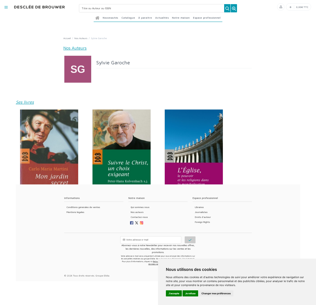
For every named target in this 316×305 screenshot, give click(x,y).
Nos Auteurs (80, 38)
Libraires (199, 207)
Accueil (67, 38)
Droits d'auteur (203, 217)
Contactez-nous (139, 217)
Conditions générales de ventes (83, 207)
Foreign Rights (202, 222)
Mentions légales (75, 212)
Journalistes (201, 212)
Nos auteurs (137, 212)
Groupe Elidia (102, 275)
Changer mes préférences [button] (216, 293)
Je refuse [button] (190, 293)
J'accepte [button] (174, 293)
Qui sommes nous (140, 207)
